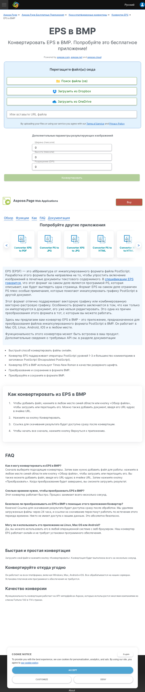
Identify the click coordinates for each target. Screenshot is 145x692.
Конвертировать (72, 177)
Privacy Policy (117, 123)
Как (34, 218)
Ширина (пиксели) (45, 142)
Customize (42, 679)
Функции (22, 218)
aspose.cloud (94, 57)
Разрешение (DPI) (44, 161)
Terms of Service (95, 123)
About (72, 690)
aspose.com (63, 57)
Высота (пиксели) (44, 151)
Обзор (8, 218)
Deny (103, 679)
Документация (59, 218)
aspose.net (76, 57)
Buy (129, 202)
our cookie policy (29, 662)
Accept (73, 670)
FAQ (42, 218)
